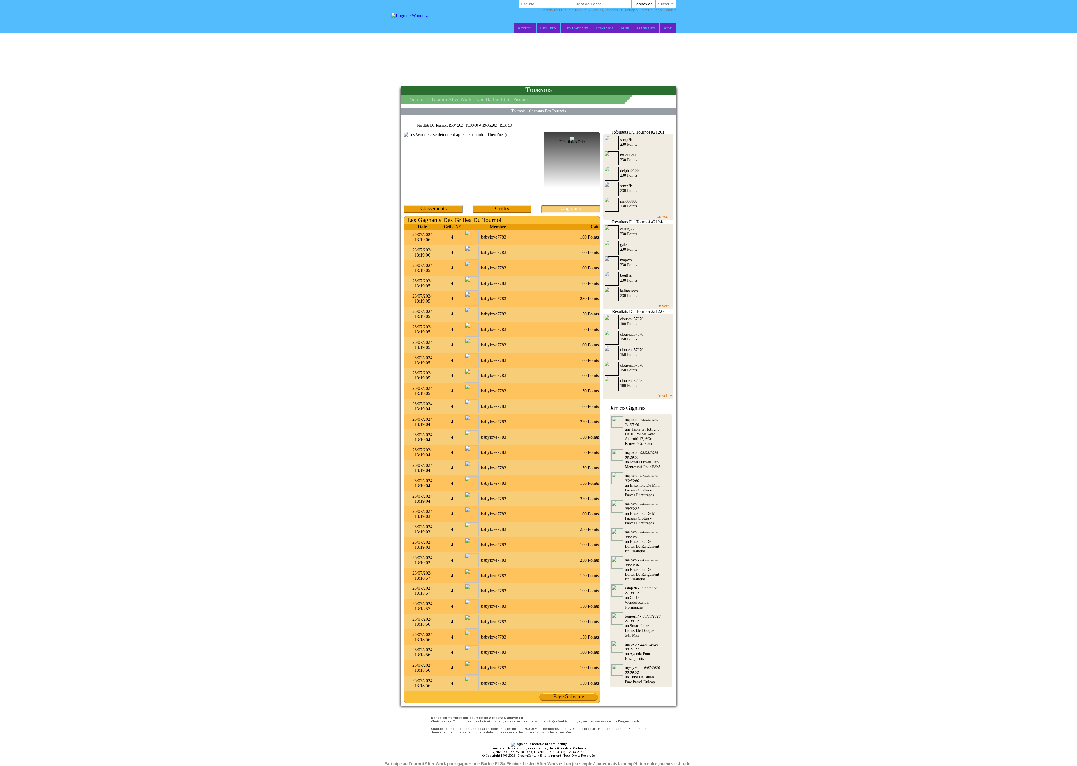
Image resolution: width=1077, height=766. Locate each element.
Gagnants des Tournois (547, 111)
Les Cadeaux (576, 28)
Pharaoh (604, 28)
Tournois (416, 99)
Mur (625, 28)
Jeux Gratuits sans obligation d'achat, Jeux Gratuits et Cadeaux (538, 748)
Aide (667, 28)
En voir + (664, 216)
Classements (433, 208)
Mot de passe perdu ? (609, 10)
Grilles (502, 208)
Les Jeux (548, 28)
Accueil (524, 28)
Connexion (643, 4)
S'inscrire (666, 4)
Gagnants (646, 28)
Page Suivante (568, 696)
